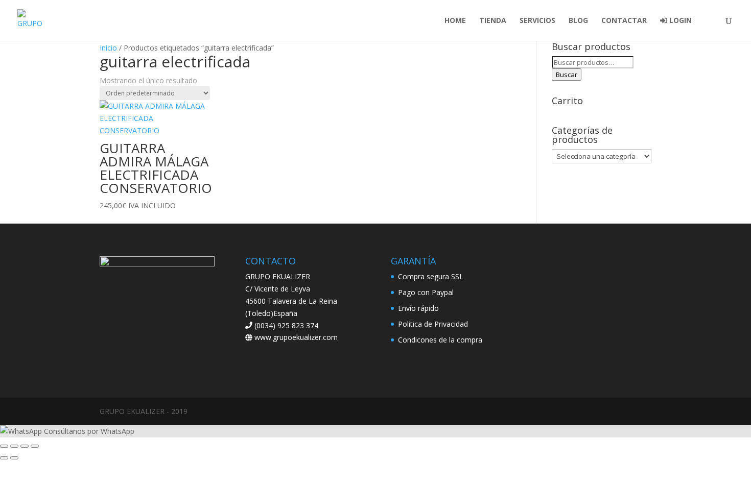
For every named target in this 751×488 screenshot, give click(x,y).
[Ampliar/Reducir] (4, 446)
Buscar (566, 74)
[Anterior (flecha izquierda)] (4, 457)
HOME (455, 21)
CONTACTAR (624, 21)
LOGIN (679, 21)
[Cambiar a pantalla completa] (14, 446)
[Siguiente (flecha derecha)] (14, 457)
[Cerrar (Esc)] (35, 446)
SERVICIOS (537, 21)
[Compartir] (24, 446)
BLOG (578, 21)
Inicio (108, 48)
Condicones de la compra (440, 340)
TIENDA (492, 21)
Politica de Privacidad (433, 324)
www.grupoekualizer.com (295, 337)
